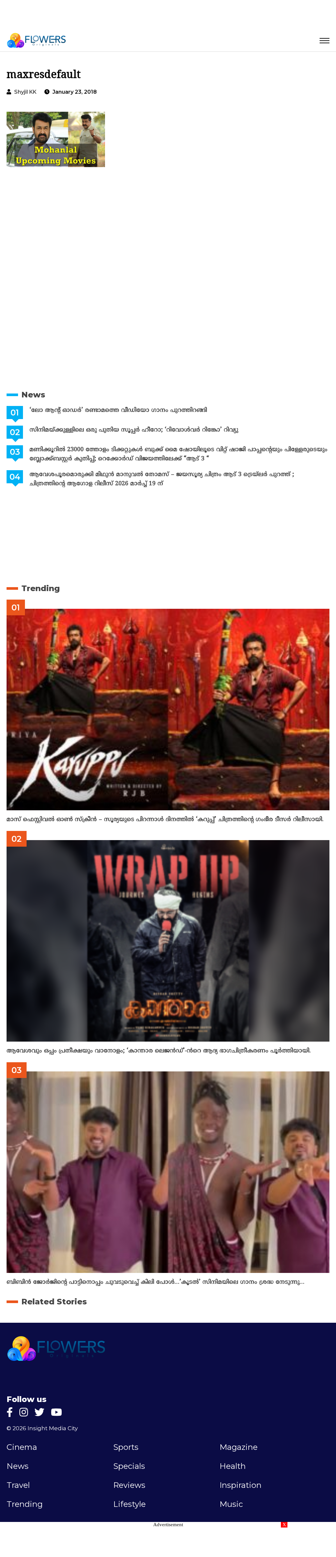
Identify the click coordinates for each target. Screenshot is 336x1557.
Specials (129, 1466)
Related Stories (54, 1301)
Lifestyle (129, 1504)
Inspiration (241, 1485)
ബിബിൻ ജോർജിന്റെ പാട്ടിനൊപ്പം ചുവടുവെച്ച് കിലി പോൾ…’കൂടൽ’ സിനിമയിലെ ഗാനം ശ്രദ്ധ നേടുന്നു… (155, 1282)
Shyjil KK (25, 92)
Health (233, 1466)
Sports (125, 1447)
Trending (40, 588)
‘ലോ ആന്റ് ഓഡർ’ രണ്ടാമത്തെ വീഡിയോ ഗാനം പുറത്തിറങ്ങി (118, 410)
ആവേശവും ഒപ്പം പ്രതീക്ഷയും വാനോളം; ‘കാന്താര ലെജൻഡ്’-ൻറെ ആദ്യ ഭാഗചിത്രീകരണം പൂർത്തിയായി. (159, 1051)
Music (231, 1504)
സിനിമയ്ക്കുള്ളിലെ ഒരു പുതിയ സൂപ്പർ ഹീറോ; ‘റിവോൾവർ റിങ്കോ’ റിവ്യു (134, 430)
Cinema (22, 1447)
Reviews (129, 1485)
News (33, 394)
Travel (18, 1485)
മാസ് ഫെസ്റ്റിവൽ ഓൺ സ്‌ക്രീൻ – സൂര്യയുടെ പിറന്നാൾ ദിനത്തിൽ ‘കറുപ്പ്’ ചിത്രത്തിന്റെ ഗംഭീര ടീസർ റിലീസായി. (165, 819)
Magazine (239, 1447)
